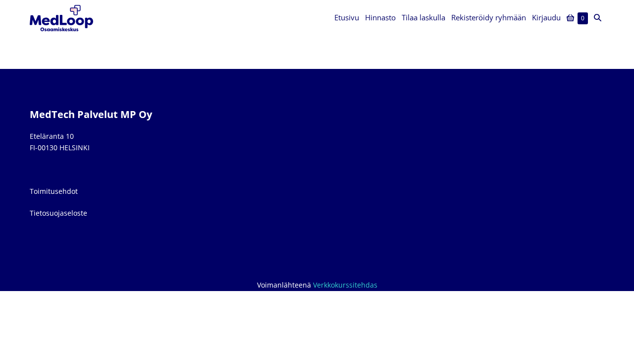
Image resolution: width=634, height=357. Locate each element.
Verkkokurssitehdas (345, 285)
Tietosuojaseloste (58, 213)
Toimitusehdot (54, 191)
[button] (597, 17)
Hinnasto (380, 17)
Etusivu (346, 17)
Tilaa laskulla (423, 17)
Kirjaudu (546, 17)
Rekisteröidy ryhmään (488, 17)
